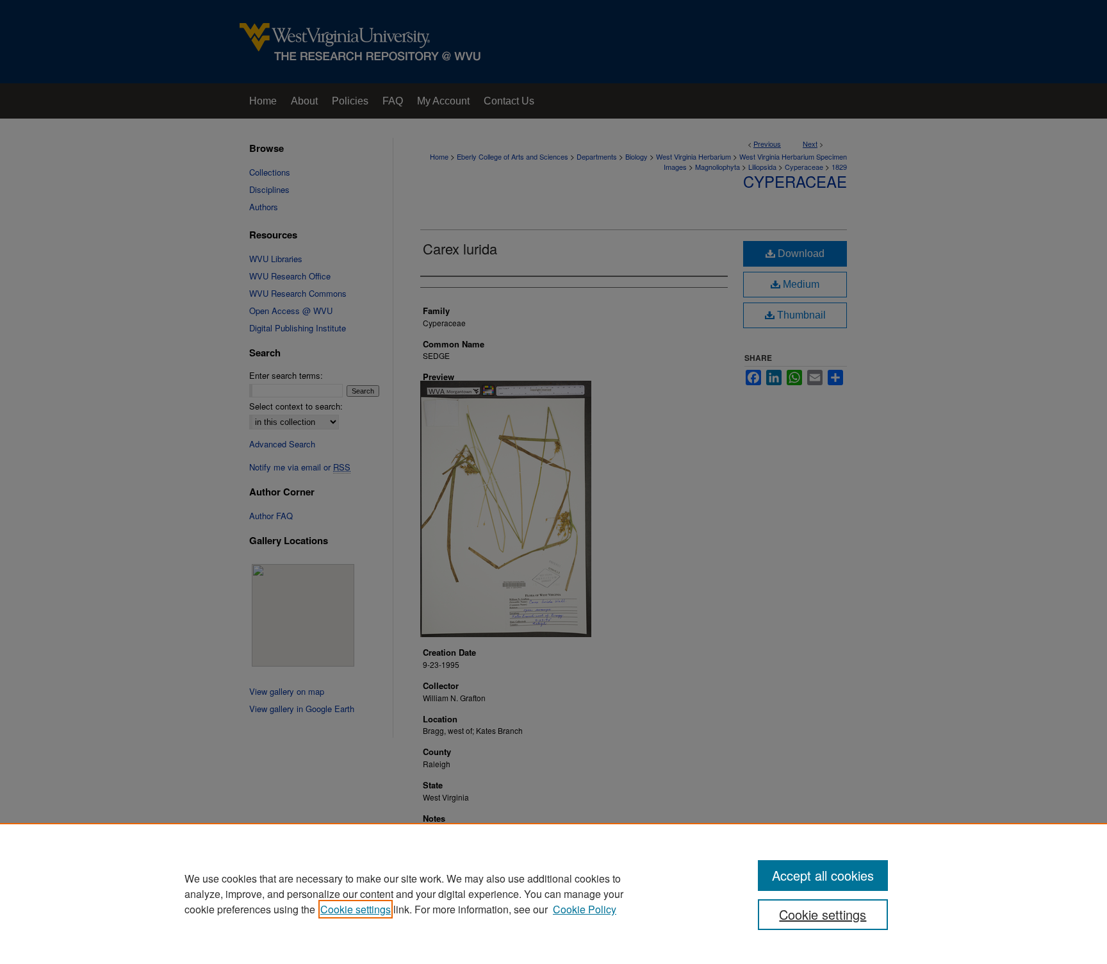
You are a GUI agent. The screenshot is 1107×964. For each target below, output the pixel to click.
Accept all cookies (823, 875)
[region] (553, 893)
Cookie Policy (584, 909)
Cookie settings (355, 909)
